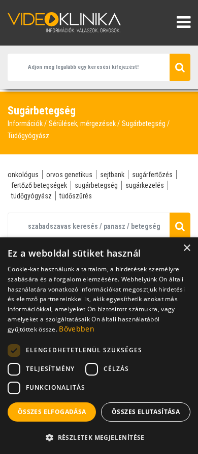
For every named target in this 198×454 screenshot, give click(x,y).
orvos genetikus (69, 175)
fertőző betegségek (39, 185)
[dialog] (99, 345)
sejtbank (112, 175)
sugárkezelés (144, 185)
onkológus (23, 175)
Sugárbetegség (144, 123)
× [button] (186, 248)
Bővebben (76, 329)
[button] (99, 437)
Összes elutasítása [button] (146, 411)
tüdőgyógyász (31, 196)
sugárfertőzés (152, 175)
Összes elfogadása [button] (52, 411)
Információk (25, 123)
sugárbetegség (96, 185)
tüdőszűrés (75, 196)
